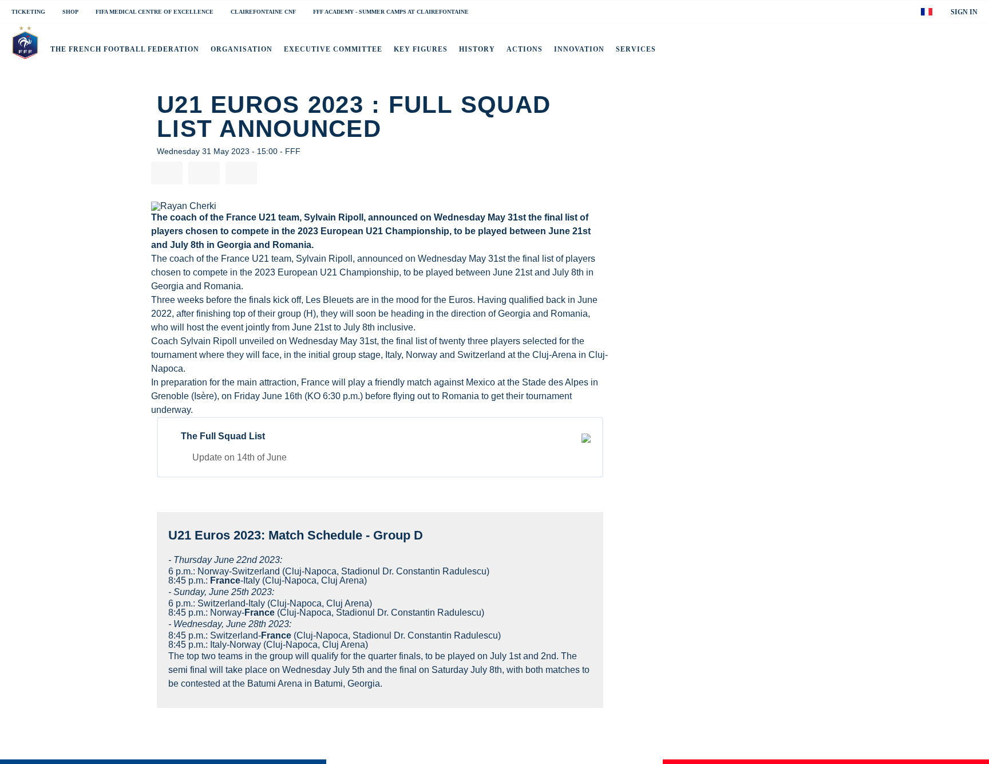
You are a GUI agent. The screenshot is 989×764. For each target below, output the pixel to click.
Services (636, 49)
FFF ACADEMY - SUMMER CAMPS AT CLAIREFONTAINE (391, 12)
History (477, 49)
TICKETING (28, 12)
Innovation (579, 49)
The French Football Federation (124, 49)
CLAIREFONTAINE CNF (263, 12)
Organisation (241, 49)
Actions (525, 49)
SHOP (70, 12)
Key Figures (421, 49)
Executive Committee (333, 49)
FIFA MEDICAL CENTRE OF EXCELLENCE (154, 12)
